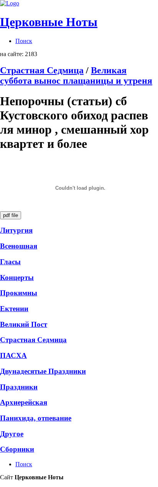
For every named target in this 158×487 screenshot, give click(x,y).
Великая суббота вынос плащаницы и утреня (76, 75)
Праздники (19, 387)
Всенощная (18, 246)
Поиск (23, 41)
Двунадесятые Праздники (43, 371)
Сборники (17, 449)
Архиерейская (23, 402)
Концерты (17, 277)
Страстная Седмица (42, 70)
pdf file (10, 215)
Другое (11, 434)
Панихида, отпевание (35, 418)
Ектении (14, 309)
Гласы (10, 262)
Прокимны (18, 293)
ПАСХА (13, 355)
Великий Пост (23, 324)
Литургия (16, 230)
